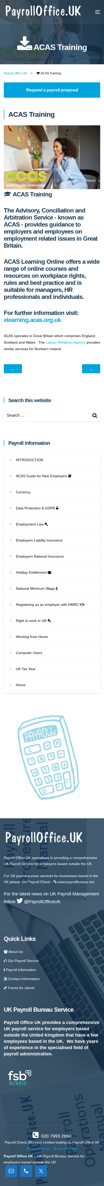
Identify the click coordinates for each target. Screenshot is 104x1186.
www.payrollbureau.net (75, 882)
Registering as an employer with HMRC (48, 605)
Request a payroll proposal (52, 90)
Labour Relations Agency (66, 342)
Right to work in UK (31, 621)
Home (20, 685)
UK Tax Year (26, 669)
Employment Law (30, 524)
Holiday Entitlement (32, 572)
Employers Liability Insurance (39, 540)
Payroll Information (20, 970)
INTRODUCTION (29, 460)
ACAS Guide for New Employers (42, 476)
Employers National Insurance (40, 556)
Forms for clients (21, 988)
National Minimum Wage (36, 588)
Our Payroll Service (23, 961)
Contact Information (23, 979)
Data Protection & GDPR (36, 508)
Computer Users (29, 653)
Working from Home (32, 637)
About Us (15, 952)
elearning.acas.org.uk (32, 319)
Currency (23, 492)
